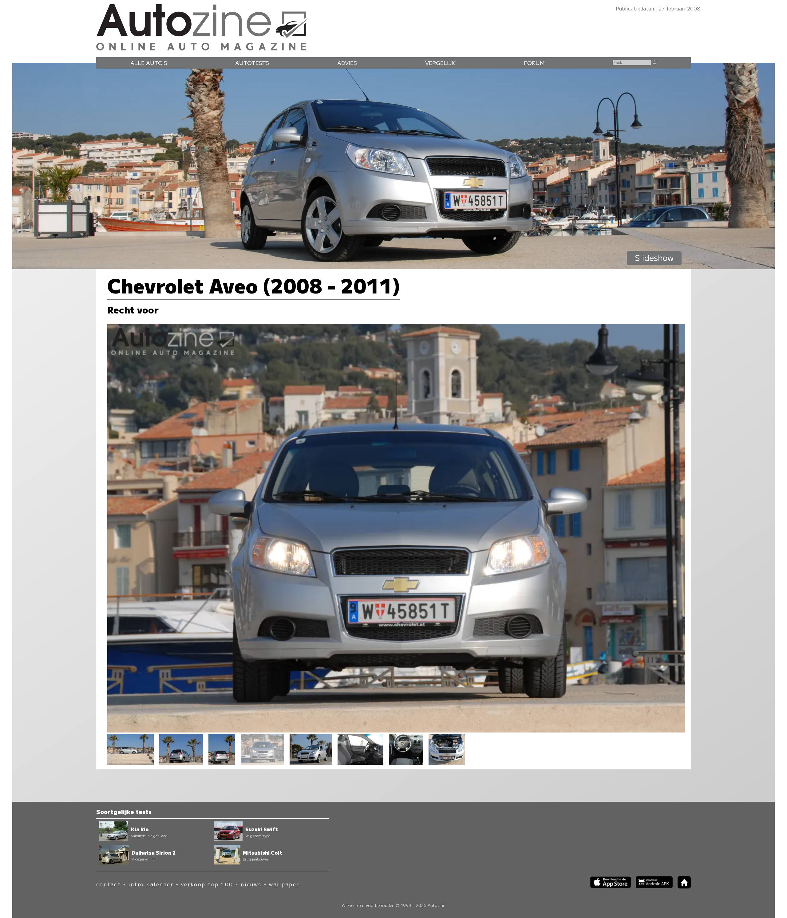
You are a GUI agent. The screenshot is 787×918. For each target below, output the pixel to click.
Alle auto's (148, 62)
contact (108, 884)
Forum (534, 62)
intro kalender (151, 884)
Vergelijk (440, 62)
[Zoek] (654, 62)
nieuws (251, 884)
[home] (682, 886)
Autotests (252, 62)
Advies (347, 62)
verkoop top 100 (207, 884)
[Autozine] (393, 26)
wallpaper (284, 884)
